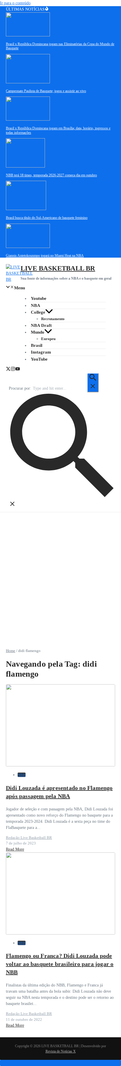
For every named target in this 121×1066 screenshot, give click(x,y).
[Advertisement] (60, 575)
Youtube (38, 298)
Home (10, 650)
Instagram (41, 352)
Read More (15, 849)
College (38, 312)
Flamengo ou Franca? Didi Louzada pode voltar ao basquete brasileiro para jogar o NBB (59, 963)
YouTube (39, 359)
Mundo (37, 332)
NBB (22, 775)
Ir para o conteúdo (15, 3)
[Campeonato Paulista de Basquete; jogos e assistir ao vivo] (28, 82)
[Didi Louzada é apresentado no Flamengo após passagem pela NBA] (60, 765)
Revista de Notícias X (61, 1051)
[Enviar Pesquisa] (93, 382)
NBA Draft (41, 325)
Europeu (48, 339)
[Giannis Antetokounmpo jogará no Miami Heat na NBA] (28, 246)
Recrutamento (53, 319)
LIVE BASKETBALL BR (58, 268)
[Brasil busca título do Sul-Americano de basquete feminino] (26, 209)
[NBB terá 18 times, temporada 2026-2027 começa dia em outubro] (25, 166)
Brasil (36, 345)
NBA (35, 305)
